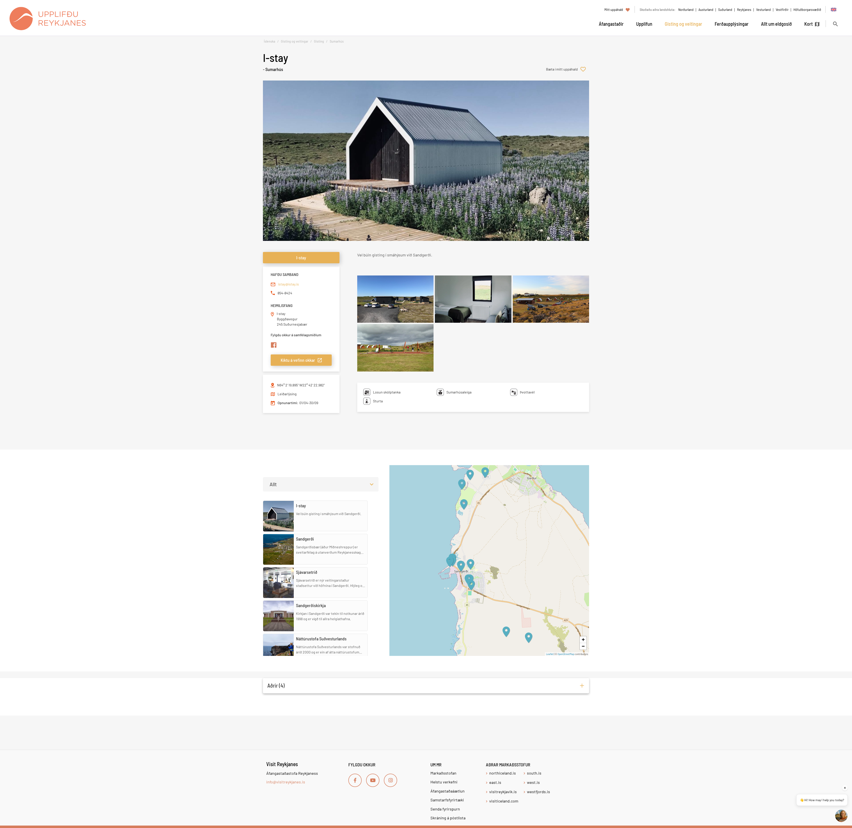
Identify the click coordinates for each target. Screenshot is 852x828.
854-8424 (285, 293)
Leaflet (550, 654)
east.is (495, 782)
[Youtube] (372, 780)
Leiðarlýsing (287, 394)
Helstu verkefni (444, 781)
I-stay (301, 257)
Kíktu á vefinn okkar (298, 360)
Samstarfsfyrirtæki (447, 799)
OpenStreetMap (566, 654)
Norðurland (686, 9)
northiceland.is (502, 773)
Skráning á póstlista (447, 817)
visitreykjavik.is (503, 791)
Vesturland (763, 9)
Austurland (705, 9)
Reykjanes (744, 9)
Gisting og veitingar (294, 41)
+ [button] (583, 639)
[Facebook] (355, 780)
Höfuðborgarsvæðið (807, 9)
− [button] (583, 646)
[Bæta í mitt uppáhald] (567, 69)
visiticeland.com (503, 800)
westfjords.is (538, 791)
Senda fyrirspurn (445, 808)
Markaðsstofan (443, 773)
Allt (273, 484)
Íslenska (269, 41)
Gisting (319, 41)
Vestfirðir (782, 9)
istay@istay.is (288, 284)
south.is (534, 773)
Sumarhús (337, 41)
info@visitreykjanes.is (285, 781)
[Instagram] (390, 780)
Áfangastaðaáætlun (447, 791)
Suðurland (725, 9)
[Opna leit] (835, 24)
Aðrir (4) (276, 685)
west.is (533, 782)
